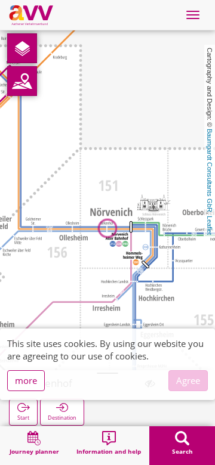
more (26, 380)
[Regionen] (22, 81)
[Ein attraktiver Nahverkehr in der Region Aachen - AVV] (31, 15)
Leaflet (209, 225)
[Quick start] (22, 48)
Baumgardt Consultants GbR (209, 170)
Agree (188, 380)
